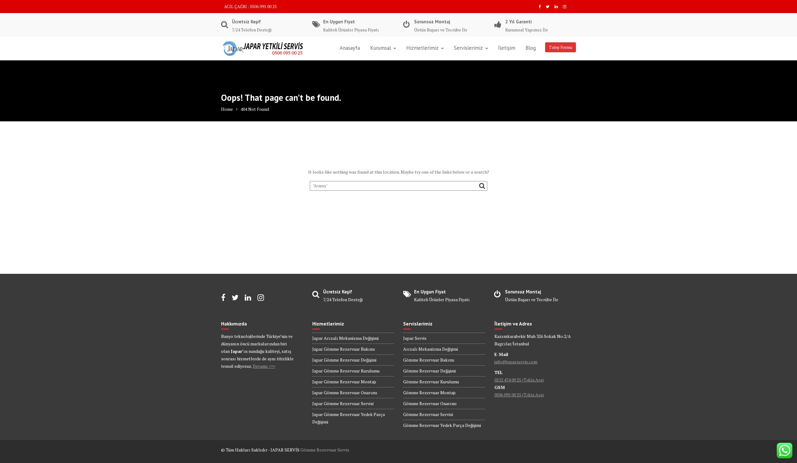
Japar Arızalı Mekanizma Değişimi (345, 338)
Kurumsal (380, 47)
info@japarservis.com (515, 362)
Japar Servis (415, 338)
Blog (531, 47)
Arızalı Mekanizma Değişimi (430, 349)
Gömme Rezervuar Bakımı (429, 360)
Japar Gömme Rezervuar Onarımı (344, 392)
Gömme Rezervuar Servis (324, 450)
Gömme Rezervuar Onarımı (430, 403)
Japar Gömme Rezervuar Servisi (343, 403)
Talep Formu (560, 47)
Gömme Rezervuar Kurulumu (431, 382)
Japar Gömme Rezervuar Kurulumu (346, 371)
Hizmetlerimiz (422, 47)
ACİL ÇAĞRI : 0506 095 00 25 (250, 6)
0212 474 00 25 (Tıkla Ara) (519, 380)
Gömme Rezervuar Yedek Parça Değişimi (442, 425)
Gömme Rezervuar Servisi (428, 414)
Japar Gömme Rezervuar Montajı (344, 382)
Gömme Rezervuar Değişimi (429, 371)
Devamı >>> (264, 366)
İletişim (506, 47)
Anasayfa (350, 47)
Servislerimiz (468, 47)
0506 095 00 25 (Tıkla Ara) (519, 395)
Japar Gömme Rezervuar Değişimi (344, 360)
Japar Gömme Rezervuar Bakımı (343, 349)
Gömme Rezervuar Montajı (429, 392)
